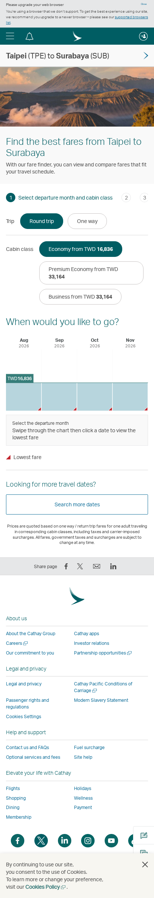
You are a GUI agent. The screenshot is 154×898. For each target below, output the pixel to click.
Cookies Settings (23, 716)
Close (144, 4)
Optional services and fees (33, 757)
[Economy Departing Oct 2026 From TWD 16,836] (94, 397)
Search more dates (77, 504)
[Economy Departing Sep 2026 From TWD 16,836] (59, 397)
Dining (12, 807)
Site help (83, 757)
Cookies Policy (46, 886)
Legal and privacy (23, 684)
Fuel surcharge (89, 747)
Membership (18, 817)
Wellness (83, 798)
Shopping (16, 798)
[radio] (41, 221)
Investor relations (91, 643)
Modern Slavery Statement (101, 700)
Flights (13, 788)
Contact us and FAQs (27, 747)
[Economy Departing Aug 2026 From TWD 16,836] (23, 397)
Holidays (82, 788)
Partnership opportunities (103, 653)
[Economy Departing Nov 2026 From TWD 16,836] (130, 397)
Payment (83, 807)
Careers (17, 643)
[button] (10, 36)
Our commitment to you (30, 653)
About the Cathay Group (30, 633)
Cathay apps (86, 633)
